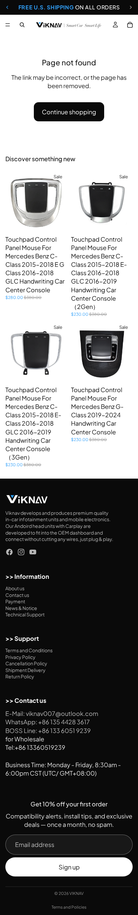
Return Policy (19, 677)
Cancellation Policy (26, 664)
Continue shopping (69, 112)
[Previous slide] (7, 7)
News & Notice (21, 608)
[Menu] (7, 25)
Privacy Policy (20, 657)
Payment (15, 601)
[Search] (22, 24)
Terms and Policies (69, 907)
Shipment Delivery (25, 670)
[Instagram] (21, 552)
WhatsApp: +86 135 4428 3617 (47, 722)
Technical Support (25, 615)
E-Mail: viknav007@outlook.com (51, 714)
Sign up (69, 867)
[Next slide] (130, 7)
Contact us (17, 595)
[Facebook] (9, 552)
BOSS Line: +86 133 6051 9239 (48, 730)
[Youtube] (33, 552)
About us (14, 588)
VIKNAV (76, 893)
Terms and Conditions (29, 650)
